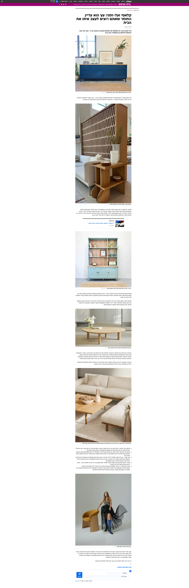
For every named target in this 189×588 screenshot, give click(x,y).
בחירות (113, 1)
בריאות (91, 1)
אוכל (95, 1)
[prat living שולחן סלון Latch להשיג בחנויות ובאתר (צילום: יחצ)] (103, 329)
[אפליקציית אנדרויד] (66, 4)
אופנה (75, 1)
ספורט (118, 1)
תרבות (108, 1)
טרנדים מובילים (101, 4)
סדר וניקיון (89, 4)
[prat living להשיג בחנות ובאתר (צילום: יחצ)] (103, 511)
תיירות (86, 1)
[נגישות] (2, 1)
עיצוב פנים (94, 4)
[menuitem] (122, 1)
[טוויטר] (62, 4)
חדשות (123, 1)
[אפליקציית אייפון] (64, 4)
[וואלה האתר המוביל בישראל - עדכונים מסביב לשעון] (128, 1)
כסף (99, 1)
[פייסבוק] (60, 4)
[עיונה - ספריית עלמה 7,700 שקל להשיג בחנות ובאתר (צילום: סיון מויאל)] (103, 260)
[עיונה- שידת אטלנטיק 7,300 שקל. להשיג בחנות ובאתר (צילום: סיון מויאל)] (103, 64)
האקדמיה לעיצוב (109, 4)
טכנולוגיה (80, 1)
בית (130, 563)
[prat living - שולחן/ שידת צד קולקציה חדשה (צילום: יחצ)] (103, 155)
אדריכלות (84, 4)
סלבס (103, 1)
